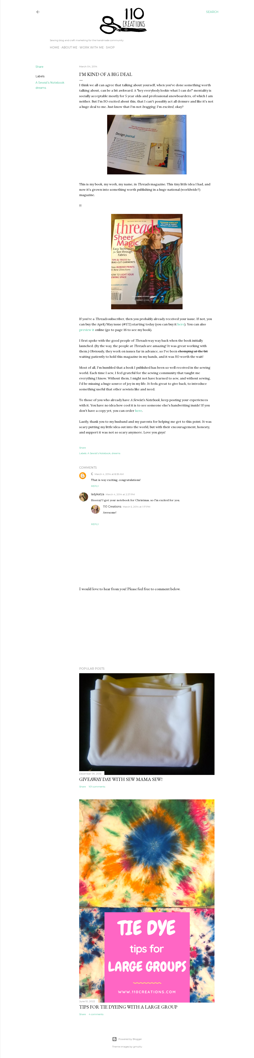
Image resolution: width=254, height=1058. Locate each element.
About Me (69, 47)
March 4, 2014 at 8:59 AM (109, 474)
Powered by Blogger (130, 1039)
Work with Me (92, 47)
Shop (110, 47)
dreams (41, 88)
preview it (86, 330)
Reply (95, 486)
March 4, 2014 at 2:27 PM (120, 494)
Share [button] (39, 67)
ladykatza (97, 494)
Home (54, 47)
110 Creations (112, 506)
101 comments (97, 786)
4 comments (96, 1014)
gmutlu (137, 1046)
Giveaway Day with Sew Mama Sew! (121, 779)
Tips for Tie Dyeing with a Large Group (128, 1007)
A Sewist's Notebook (50, 82)
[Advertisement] (147, 629)
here (180, 324)
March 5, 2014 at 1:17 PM (136, 506)
